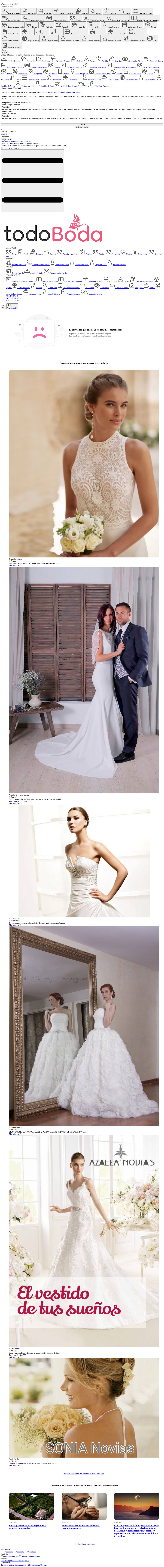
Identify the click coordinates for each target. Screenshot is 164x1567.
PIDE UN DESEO (13, 300)
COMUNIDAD (12, 296)
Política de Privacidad (23, 1565)
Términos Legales (8, 1565)
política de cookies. (74, 92)
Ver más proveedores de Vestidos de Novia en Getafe (84, 1474)
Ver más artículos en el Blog (84, 1544)
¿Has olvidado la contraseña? (20, 141)
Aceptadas (5, 107)
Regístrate (5, 141)
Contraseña (5, 136)
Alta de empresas (7, 1561)
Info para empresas (21, 1561)
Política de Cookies (39, 1565)
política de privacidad (57, 92)
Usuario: (4, 134)
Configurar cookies (82, 127)
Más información (15, 565)
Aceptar (82, 125)
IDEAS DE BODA (13, 298)
